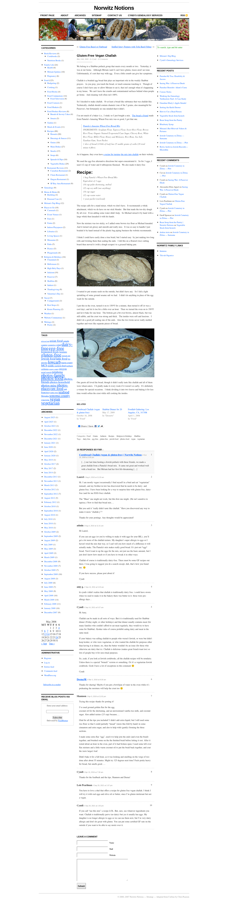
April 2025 (48, 421)
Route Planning (53, 309)
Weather (47, 313)
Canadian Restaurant (59, 170)
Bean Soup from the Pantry (171, 120)
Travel (46, 297)
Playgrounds (52, 252)
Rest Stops (51, 305)
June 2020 (48, 447)
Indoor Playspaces (55, 227)
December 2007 (50, 612)
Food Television (57, 98)
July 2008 (48, 582)
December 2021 (50, 438)
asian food (56, 341)
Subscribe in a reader (52, 684)
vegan (55, 399)
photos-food (52, 378)
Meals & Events (54, 126)
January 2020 (50, 455)
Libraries (51, 231)
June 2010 (48, 523)
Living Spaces (53, 235)
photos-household (60, 382)
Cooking (51, 87)
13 (45, 634)
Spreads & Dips (56, 159)
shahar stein (165, 232)
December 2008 (50, 561)
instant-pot (66, 355)
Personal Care (53, 199)
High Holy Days (54, 268)
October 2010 (50, 506)
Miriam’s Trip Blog (168, 56)
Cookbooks (52, 56)
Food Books (52, 91)
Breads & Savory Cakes (60, 114)
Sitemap (96, 15)
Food (46, 80)
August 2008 (49, 578)
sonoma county (59, 395)
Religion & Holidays (53, 256)
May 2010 (48, 527)
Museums (51, 240)
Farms (49, 223)
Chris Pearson (183, 896)
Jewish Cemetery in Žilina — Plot (174, 142)
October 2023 (50, 425)
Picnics (50, 248)
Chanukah (51, 259)
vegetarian (50, 403)
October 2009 (50, 531)
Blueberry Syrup (167, 124)
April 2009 (48, 553)
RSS (183, 15)
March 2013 (49, 485)
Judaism (50, 272)
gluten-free (51, 355)
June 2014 (48, 472)
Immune (163, 251)
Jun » (52, 643)
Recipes (50, 131)
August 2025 (49, 417)
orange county (53, 369)
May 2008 (48, 591)
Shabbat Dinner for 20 (112, 409)
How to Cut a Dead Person (171, 111)
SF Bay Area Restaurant (60, 183)
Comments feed (50, 671)
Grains (53, 142)
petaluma (57, 372)
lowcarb (54, 362)
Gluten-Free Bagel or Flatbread (93, 46)
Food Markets (53, 107)
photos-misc (49, 385)
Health (50, 67)
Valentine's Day (53, 293)
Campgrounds (53, 300)
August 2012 (49, 498)
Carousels (51, 210)
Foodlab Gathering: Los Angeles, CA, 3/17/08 (138, 411)
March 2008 (49, 599)
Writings (47, 322)
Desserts (53, 134)
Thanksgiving (53, 289)
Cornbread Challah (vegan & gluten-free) (88, 411)
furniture (63, 351)
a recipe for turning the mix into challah (121, 154)
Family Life (49, 64)
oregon (63, 369)
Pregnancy (51, 76)
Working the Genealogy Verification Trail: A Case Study (173, 97)
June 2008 (48, 587)
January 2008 (50, 608)
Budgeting (51, 83)
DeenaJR (82, 679)
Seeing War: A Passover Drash (172, 83)
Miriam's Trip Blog (52, 203)
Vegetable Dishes (57, 163)
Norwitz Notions (114, 8)
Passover (51, 276)
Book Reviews (50, 53)
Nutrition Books (54, 60)
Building (51, 194)
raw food (56, 388)
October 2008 (50, 570)
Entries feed (49, 666)
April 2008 (48, 595)
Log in (47, 662)
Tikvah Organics (167, 255)
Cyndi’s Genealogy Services (145, 15)
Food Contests (53, 102)
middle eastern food (57, 365)
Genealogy (48, 187)
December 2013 (50, 476)
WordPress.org (50, 675)
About (64, 15)
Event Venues (53, 214)
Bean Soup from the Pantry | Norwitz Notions (171, 223)
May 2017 (48, 468)
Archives (80, 15)
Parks (49, 244)
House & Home (50, 192)
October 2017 (50, 464)
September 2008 (51, 574)
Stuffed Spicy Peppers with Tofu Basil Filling (132, 46)
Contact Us (115, 15)
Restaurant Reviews (55, 167)
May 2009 (48, 548)
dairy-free (86, 439)
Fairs (49, 218)
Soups (53, 155)
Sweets (53, 118)
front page (47, 15)
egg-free (56, 348)
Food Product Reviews (56, 111)
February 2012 (50, 502)
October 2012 (50, 489)
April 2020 (48, 451)
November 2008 (51, 565)
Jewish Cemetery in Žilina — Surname (174, 233)
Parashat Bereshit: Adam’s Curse (173, 87)
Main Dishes (55, 146)
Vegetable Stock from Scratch (172, 115)
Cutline (171, 896)
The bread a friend (140, 115)
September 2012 (51, 493)
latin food (61, 358)
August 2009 (49, 540)
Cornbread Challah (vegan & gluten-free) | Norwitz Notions (110, 454)
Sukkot (50, 285)
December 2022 (50, 430)
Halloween (51, 264)
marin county (67, 362)
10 (151, 805)
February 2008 (50, 603)
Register (47, 658)
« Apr (44, 643)
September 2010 (51, 510)
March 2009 (49, 557)
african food (45, 341)
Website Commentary (53, 317)
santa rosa (54, 392)
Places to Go (49, 207)
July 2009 (48, 544)
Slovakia (45, 395)
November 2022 (51, 434)
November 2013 (51, 481)
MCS (44, 365)
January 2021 (50, 442)
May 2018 (48, 459)
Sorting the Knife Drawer (170, 107)
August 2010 (49, 514)
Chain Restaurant (57, 174)
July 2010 (48, 519)
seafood (63, 392)
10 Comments (103, 59)
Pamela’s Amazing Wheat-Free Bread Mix (101, 125)
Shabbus (50, 281)
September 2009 (51, 536)
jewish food (48, 358)
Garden (50, 122)
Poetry (50, 324)
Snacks (53, 151)
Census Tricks (165, 91)
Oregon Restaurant (58, 179)
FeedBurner (63, 720)
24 (57, 637)
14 (48, 634)
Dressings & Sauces (58, 138)
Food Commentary (55, 95)
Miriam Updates (54, 71)
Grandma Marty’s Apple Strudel (173, 103)
